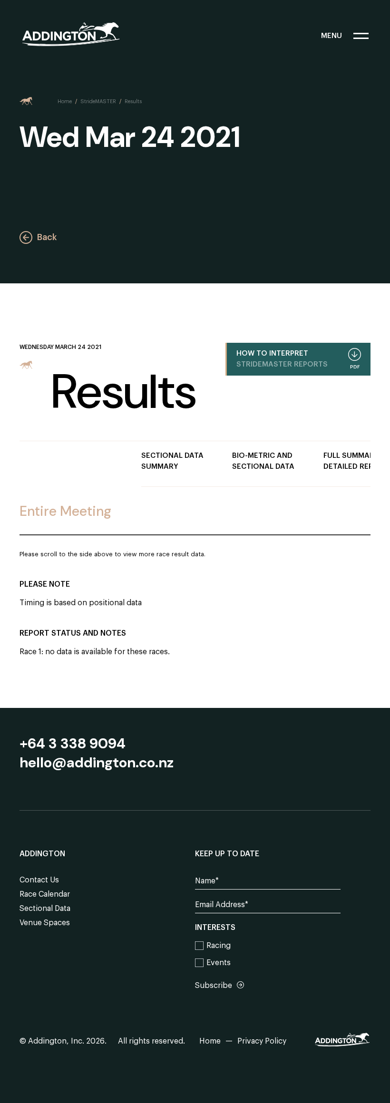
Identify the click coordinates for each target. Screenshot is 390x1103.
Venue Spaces (45, 923)
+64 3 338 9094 (73, 743)
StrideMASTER (98, 101)
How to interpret (298, 359)
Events (218, 963)
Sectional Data (45, 908)
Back (47, 237)
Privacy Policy (261, 1041)
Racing (218, 945)
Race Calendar (45, 894)
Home (65, 101)
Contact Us (39, 880)
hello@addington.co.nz (97, 762)
